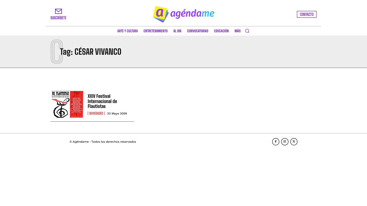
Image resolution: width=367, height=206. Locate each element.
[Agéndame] (183, 14)
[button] (247, 30)
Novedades (96, 113)
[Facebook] (275, 141)
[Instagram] (284, 141)
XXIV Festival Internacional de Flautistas (102, 101)
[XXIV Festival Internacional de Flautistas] (67, 104)
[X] (294, 141)
